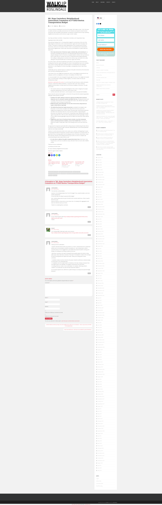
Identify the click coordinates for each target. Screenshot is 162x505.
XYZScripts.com (87, 504)
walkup (57, 26)
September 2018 (101, 374)
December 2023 (101, 236)
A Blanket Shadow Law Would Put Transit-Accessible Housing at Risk (105, 102)
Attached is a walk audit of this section (56, 82)
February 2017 (101, 421)
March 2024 (100, 228)
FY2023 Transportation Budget (54, 173)
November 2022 (101, 265)
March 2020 (100, 332)
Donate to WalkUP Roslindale (102, 70)
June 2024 (100, 221)
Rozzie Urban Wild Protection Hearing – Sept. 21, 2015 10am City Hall (68, 163)
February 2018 (101, 391)
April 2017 (100, 416)
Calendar (98, 67)
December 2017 (101, 396)
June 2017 (100, 411)
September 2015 (101, 460)
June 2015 (100, 468)
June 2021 (100, 300)
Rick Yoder (55, 175)
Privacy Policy (99, 75)
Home (93, 2)
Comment (47, 282)
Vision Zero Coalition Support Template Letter (105, 82)
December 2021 (101, 288)
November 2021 (101, 290)
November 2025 (101, 179)
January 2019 (100, 367)
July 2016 (99, 436)
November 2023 (101, 238)
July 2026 (99, 159)
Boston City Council (76, 171)
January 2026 (100, 174)
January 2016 (100, 450)
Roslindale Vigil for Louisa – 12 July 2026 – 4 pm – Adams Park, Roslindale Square (105, 121)
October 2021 (100, 293)
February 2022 (101, 283)
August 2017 (100, 406)
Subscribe (102, 2)
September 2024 (101, 214)
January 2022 (100, 285)
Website (46, 306)
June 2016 (100, 438)
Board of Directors (100, 65)
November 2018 (101, 369)
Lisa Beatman (63, 173)
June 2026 (100, 162)
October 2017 (100, 401)
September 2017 (101, 403)
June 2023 (100, 251)
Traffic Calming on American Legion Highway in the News (54, 162)
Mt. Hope (50, 175)
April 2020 (100, 330)
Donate (113, 2)
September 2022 (101, 270)
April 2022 (100, 278)
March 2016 (100, 445)
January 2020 (100, 337)
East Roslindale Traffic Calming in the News (79, 162)
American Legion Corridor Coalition (65, 171)
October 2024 (100, 211)
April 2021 (100, 302)
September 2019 (101, 347)
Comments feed (99, 483)
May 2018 (100, 384)
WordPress (115, 502)
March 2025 (100, 199)
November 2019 (101, 342)
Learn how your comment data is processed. (70, 321)
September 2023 (101, 243)
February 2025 (101, 201)
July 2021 (99, 298)
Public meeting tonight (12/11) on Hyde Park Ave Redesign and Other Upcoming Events (105, 148)
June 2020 (100, 325)
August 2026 (100, 157)
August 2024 (100, 216)
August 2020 (100, 320)
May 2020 (100, 327)
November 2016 (101, 426)
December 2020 (101, 312)
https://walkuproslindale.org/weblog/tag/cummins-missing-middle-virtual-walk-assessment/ (70, 232)
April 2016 (100, 443)
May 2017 (100, 413)
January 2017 (100, 423)
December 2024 (101, 206)
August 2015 (100, 463)
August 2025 (100, 187)
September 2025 (101, 184)
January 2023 (100, 261)
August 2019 (100, 349)
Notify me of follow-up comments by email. (54, 312)
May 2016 (100, 440)
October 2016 (100, 428)
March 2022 (100, 280)
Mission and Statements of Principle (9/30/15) (105, 72)
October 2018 (100, 371)
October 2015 (100, 458)
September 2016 (101, 431)
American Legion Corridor (53, 171)
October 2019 (100, 344)
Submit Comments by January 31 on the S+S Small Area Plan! (105, 131)
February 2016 (101, 448)
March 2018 (100, 389)
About (97, 2)
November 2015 (101, 455)
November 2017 (101, 399)
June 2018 (100, 381)
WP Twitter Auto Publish (76, 504)
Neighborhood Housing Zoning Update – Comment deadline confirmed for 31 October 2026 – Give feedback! (105, 106)
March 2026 (100, 169)
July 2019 (99, 352)
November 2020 (101, 315)
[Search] (114, 95)
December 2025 (101, 177)
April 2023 (100, 256)
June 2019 (100, 354)
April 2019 (100, 359)
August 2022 (100, 273)
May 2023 (100, 253)
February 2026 (101, 172)
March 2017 (100, 418)
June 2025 (100, 192)
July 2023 (99, 248)
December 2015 (101, 453)
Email (46, 302)
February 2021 (101, 307)
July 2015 (99, 465)
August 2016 (100, 433)
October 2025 (100, 182)
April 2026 (100, 167)
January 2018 (100, 394)
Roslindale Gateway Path (101, 77)
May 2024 (100, 224)
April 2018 (100, 386)
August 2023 (100, 246)
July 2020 (99, 322)
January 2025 (100, 204)
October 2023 (100, 241)
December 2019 (101, 339)
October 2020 (100, 317)
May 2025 (100, 194)
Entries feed (98, 481)
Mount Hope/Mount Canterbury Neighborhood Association (77, 173)
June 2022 (100, 275)
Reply (89, 207)
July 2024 (99, 219)
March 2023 (100, 258)
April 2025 (100, 196)
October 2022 (100, 268)
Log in (97, 478)
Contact (108, 2)
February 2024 (101, 231)
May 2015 (100, 470)
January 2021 (100, 310)
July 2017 (99, 408)
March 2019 (100, 362)
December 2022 (101, 263)
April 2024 (100, 226)
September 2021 (101, 295)
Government (62, 26)
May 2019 (100, 357)
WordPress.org (99, 486)
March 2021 (100, 305)
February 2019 (101, 364)
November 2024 (101, 209)
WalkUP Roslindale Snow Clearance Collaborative (103, 85)
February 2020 (101, 334)
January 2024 (100, 233)
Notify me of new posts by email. (52, 316)
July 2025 (99, 189)
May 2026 (100, 164)
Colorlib (106, 502)
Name (46, 297)
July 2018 (99, 379)
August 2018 (100, 376)
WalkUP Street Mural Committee (103, 88)
